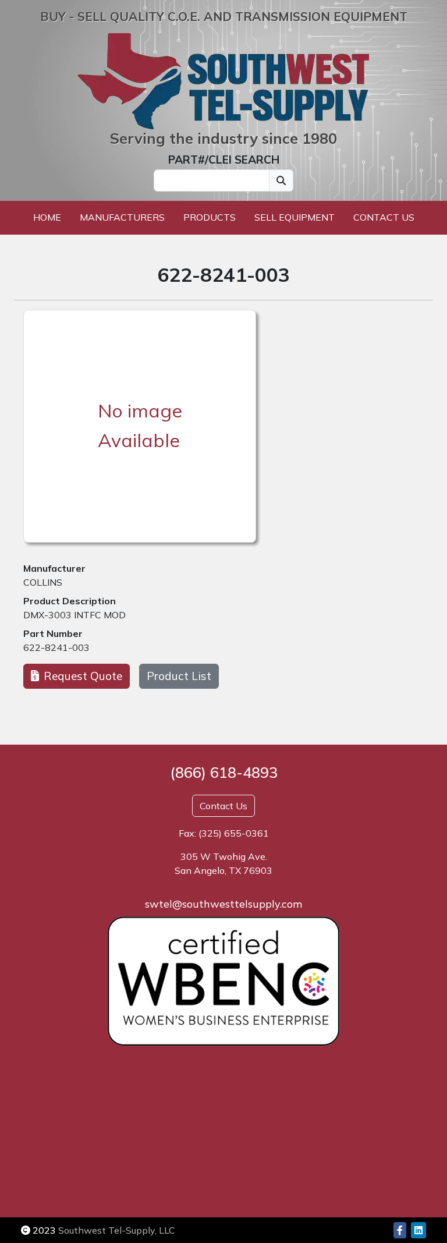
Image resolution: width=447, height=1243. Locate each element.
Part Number (53, 633)
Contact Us (383, 217)
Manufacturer (54, 568)
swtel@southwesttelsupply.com (223, 904)
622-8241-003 (56, 647)
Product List (179, 676)
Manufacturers (122, 217)
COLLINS (42, 582)
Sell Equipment (294, 217)
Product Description (69, 601)
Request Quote (83, 676)
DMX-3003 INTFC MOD (74, 615)
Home (47, 217)
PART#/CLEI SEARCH (223, 160)
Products (209, 217)
